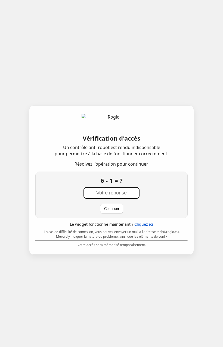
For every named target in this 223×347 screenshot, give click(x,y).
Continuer (111, 209)
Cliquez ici (143, 224)
